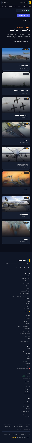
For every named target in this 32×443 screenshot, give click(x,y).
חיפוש (28, 401)
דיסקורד (26, 376)
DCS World (27, 289)
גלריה (15, 6)
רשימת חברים (26, 379)
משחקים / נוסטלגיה (25, 294)
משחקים (28, 364)
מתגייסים (27, 304)
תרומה (19, 429)
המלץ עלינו (27, 389)
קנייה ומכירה (26, 361)
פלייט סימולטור (26, 276)
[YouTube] (24, 267)
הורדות (6, 6)
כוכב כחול (27, 336)
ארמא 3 (28, 306)
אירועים (28, 324)
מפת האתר (27, 404)
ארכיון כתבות (26, 351)
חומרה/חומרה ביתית (25, 291)
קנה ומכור (27, 299)
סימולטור (27, 424)
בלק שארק (27, 329)
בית (29, 20)
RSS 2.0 (28, 409)
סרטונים (11, 6)
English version (26, 411)
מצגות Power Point (25, 341)
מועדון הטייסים (26, 278)
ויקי (2, 6)
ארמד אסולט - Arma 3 (24, 326)
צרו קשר (28, 386)
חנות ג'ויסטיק (26, 414)
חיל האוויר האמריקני (25, 334)
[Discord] (28, 267)
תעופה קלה (27, 309)
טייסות (20, 6)
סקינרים (28, 301)
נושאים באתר (26, 406)
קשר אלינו (27, 416)
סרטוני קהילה (26, 366)
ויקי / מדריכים (26, 356)
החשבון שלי (27, 381)
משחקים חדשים (8, 424)
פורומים (24, 6)
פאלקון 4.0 (27, 281)
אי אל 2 (28, 286)
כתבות (29, 6)
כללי (29, 339)
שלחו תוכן (27, 384)
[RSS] (20, 267)
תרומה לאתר (26, 391)
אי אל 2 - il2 (27, 321)
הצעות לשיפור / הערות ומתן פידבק (21, 296)
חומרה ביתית (26, 331)
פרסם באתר (27, 394)
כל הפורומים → (26, 311)
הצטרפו (14, 438)
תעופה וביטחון (26, 283)
